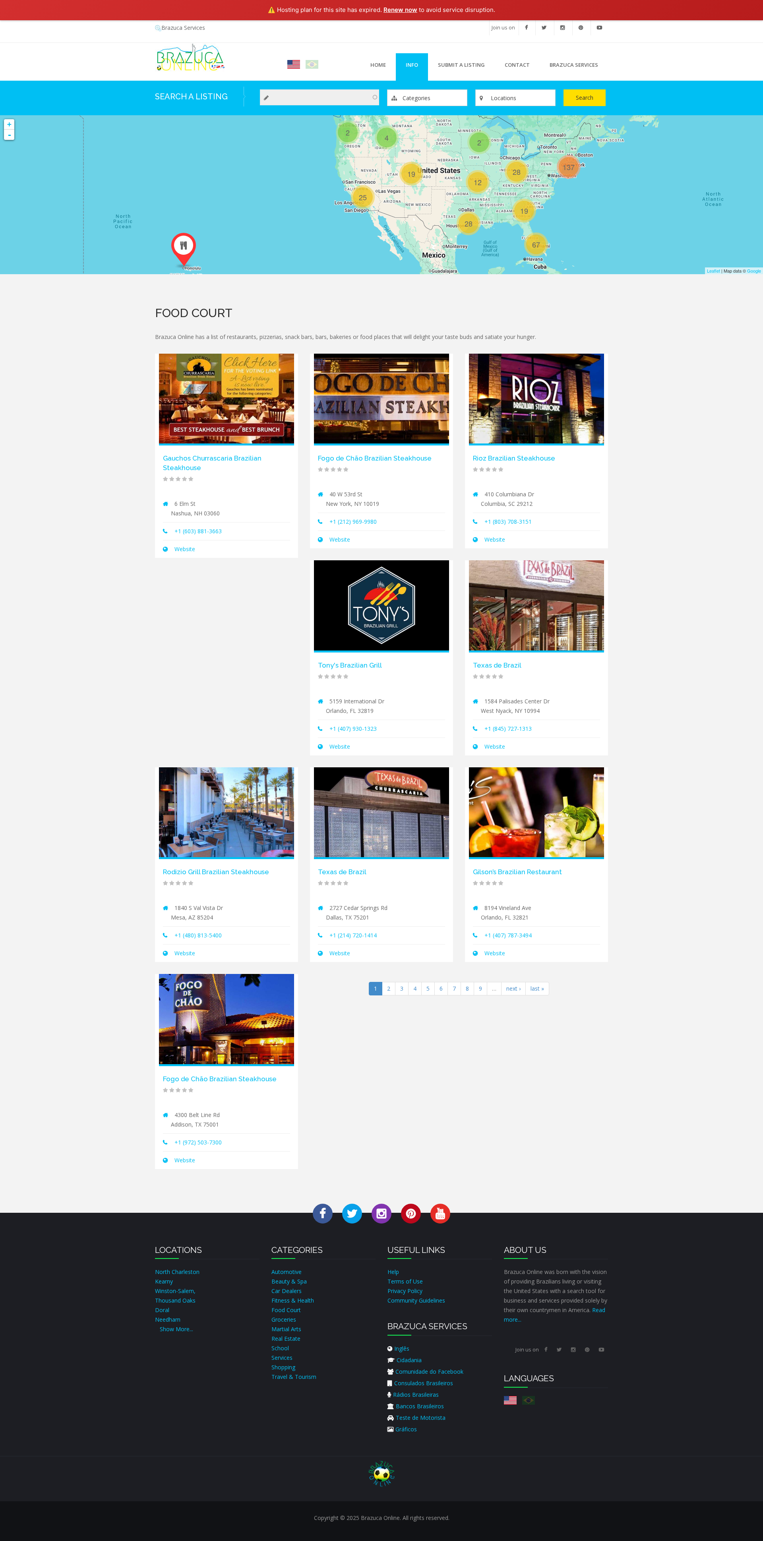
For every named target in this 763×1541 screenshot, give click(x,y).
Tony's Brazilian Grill (350, 665)
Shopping (283, 1367)
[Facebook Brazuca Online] (323, 1213)
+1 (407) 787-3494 (508, 935)
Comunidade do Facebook (429, 1371)
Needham (167, 1319)
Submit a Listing (461, 64)
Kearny (164, 1281)
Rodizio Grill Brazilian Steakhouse (216, 872)
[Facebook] (526, 27)
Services (281, 1357)
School (280, 1348)
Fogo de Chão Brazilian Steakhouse (375, 458)
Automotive (286, 1272)
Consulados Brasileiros (423, 1383)
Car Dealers (286, 1291)
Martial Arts (286, 1329)
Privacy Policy (404, 1291)
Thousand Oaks (175, 1300)
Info (407, 66)
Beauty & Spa (289, 1281)
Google (754, 270)
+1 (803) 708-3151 (508, 521)
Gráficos (406, 1429)
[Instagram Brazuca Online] (381, 1213)
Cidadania (409, 1360)
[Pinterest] (581, 27)
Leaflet (713, 270)
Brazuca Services (183, 27)
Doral (162, 1310)
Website (184, 549)
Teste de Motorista (420, 1417)
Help (393, 1272)
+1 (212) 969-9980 (353, 521)
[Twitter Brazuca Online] (352, 1213)
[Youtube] (599, 27)
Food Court (286, 1310)
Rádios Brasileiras (416, 1394)
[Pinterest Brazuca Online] (411, 1213)
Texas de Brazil (497, 665)
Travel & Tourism (293, 1376)
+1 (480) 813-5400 (198, 935)
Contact (517, 64)
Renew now (400, 10)
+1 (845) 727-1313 (508, 728)
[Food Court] (293, 64)
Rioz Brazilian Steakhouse (514, 458)
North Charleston (177, 1272)
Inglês (401, 1348)
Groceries (283, 1319)
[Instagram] (562, 27)
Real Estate (285, 1338)
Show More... (176, 1329)
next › (513, 988)
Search (584, 97)
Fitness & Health (292, 1300)
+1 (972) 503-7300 (198, 1142)
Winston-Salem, (175, 1291)
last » (537, 988)
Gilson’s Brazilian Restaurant (517, 872)
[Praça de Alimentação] (312, 64)
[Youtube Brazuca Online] (440, 1213)
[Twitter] (544, 27)
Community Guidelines (416, 1300)
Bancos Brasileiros (420, 1406)
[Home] (190, 57)
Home (378, 64)
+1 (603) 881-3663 (198, 531)
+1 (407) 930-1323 (353, 728)
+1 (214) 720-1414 (353, 935)
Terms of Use (405, 1281)
